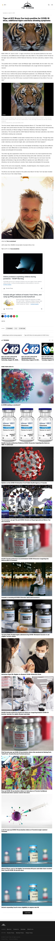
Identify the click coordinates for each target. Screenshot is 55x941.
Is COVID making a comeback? (10, 405)
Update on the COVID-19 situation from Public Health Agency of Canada (24, 483)
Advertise (23, 929)
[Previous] (50, 340)
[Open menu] (52, 4)
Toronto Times (10, 932)
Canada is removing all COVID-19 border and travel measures (20, 597)
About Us (9, 929)
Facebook (10, 328)
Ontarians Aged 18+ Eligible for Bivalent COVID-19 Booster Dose (21, 674)
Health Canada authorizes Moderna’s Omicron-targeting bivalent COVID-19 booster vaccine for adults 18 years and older (24, 713)
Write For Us (30, 929)
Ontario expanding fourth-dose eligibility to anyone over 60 (20, 907)
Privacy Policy (4, 939)
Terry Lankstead (11, 241)
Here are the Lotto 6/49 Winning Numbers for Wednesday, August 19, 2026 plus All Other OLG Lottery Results (30, 360)
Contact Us (16, 929)
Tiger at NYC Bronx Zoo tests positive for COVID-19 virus (36, 335)
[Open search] (48, 4)
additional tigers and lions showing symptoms (12, 335)
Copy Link (22, 328)
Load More (27, 912)
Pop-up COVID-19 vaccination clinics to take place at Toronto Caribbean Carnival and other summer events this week (24, 791)
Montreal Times (20, 932)
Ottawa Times (29, 932)
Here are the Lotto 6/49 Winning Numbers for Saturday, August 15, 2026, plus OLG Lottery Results (9, 359)
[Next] (52, 340)
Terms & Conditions (13, 939)
